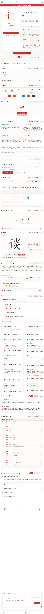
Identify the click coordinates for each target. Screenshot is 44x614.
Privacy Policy (20, 607)
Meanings (13, 63)
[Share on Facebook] (6, 35)
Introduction (7, 63)
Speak (17, 308)
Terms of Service (29, 607)
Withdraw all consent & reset (36, 605)
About (19, 63)
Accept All (37, 603)
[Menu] (42, 2)
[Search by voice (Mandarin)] (24, 57)
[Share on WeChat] (11, 35)
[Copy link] (17, 35)
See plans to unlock (8, 172)
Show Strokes (8, 254)
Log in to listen (22, 113)
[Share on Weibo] (13, 35)
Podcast (25, 63)
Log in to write (22, 254)
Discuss (22, 308)
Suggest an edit (35, 12)
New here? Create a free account (19, 172)
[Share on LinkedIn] (8, 35)
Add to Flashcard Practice (11, 32)
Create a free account (23, 115)
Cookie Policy (24, 607)
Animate (15, 254)
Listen (8, 308)
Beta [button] (16, 1)
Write (12, 308)
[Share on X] (5, 35)
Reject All (30, 603)
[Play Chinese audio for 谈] (17, 12)
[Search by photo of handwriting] (21, 57)
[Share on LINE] (14, 35)
